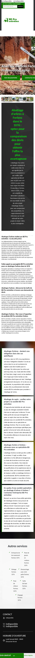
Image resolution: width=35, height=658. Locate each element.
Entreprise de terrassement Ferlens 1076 (15, 555)
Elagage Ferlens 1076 (20, 597)
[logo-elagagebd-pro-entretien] (11, 20)
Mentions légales (27, 655)
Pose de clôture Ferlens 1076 (15, 586)
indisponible (7, 1)
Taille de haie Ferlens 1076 (24, 584)
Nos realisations (10, 78)
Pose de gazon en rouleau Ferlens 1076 (26, 559)
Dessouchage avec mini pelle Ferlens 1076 (25, 573)
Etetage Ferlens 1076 (13, 572)
